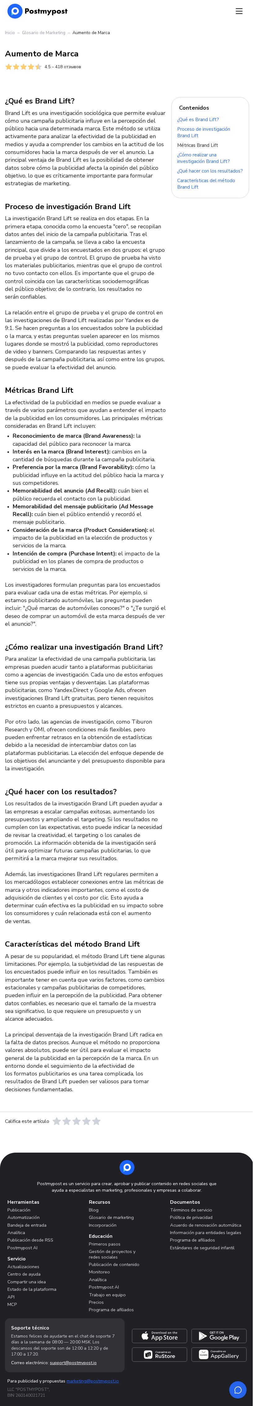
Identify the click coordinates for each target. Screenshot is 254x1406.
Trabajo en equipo (107, 1295)
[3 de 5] (76, 1121)
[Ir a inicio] (127, 1167)
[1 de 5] (57, 1121)
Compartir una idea (26, 1282)
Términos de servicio (191, 1210)
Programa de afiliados (111, 1310)
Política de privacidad (191, 1217)
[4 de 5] (86, 1121)
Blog (94, 1210)
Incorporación (102, 1225)
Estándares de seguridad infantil (202, 1248)
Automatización (23, 1217)
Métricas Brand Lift (197, 145)
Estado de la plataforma (31, 1289)
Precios (96, 1302)
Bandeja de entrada (26, 1225)
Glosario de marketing (111, 1217)
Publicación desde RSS (30, 1240)
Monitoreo (99, 1272)
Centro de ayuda (24, 1274)
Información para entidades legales (205, 1232)
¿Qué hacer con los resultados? (210, 171)
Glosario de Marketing (43, 33)
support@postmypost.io (73, 1363)
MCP (12, 1304)
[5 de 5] (96, 1121)
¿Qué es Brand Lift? (198, 119)
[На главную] (37, 11)
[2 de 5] (67, 1121)
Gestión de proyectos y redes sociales (112, 1254)
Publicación (18, 1210)
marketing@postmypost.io (93, 1381)
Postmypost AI (22, 1248)
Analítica (16, 1232)
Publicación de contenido (114, 1264)
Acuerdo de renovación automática (205, 1225)
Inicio (10, 33)
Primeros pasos (104, 1244)
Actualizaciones (23, 1267)
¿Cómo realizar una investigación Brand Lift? (203, 158)
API (11, 1297)
